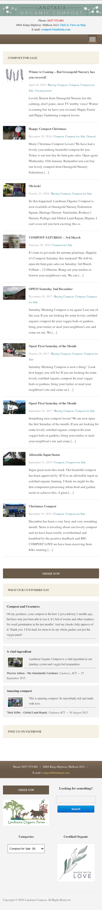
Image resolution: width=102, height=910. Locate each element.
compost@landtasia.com (55, 29)
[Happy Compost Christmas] (14, 132)
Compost (74, 85)
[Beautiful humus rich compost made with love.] (51, 9)
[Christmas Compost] (14, 510)
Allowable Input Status (44, 454)
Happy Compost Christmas (47, 128)
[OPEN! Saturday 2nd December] (14, 292)
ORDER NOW (51, 573)
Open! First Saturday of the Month (52, 346)
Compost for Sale (75, 136)
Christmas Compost (42, 506)
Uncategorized (43, 90)
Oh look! (35, 185)
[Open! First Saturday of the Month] (14, 349)
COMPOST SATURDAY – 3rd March (54, 237)
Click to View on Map (73, 25)
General (91, 136)
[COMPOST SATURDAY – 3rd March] (14, 241)
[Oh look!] (14, 189)
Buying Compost (57, 85)
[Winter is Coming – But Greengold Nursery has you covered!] (14, 75)
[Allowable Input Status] (14, 458)
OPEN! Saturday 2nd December (51, 288)
